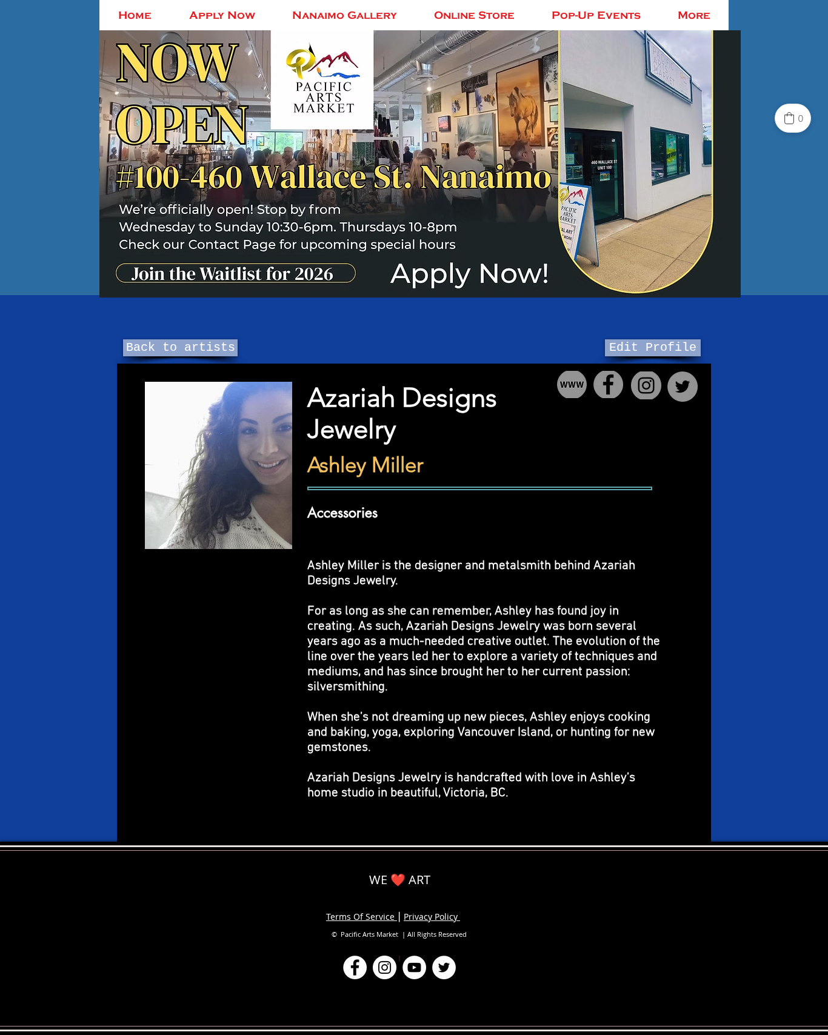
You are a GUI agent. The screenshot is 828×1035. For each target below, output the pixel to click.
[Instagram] (384, 967)
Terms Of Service (361, 916)
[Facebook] (355, 967)
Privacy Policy (432, 916)
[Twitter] (444, 967)
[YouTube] (414, 967)
